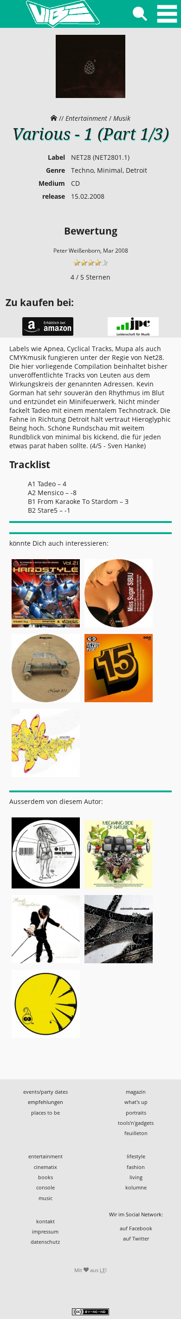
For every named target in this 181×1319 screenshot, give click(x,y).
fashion (136, 1166)
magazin (136, 1091)
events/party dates (45, 1091)
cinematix (45, 1166)
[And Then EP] (45, 702)
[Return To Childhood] (118, 963)
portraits (136, 1112)
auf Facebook (136, 1228)
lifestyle (136, 1156)
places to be (45, 1112)
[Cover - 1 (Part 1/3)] (90, 96)
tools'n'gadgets (136, 1122)
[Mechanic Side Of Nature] (118, 889)
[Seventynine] (45, 777)
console (45, 1187)
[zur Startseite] (62, 14)
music (45, 1198)
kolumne (136, 1187)
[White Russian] (45, 889)
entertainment (45, 1156)
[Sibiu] (118, 627)
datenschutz (45, 1241)
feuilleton (136, 1133)
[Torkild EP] (45, 1038)
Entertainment (86, 118)
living (135, 1177)
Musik (121, 118)
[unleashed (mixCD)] (45, 963)
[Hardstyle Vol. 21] (45, 627)
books (45, 1177)
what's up (136, 1101)
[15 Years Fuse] (118, 702)
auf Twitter (136, 1238)
